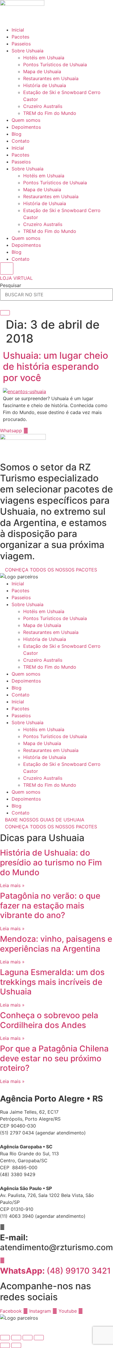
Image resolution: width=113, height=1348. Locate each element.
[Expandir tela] (16, 1337)
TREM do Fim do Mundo (49, 113)
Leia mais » (12, 885)
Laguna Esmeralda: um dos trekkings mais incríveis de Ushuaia (52, 981)
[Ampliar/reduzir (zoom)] (5, 1337)
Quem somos (26, 120)
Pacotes (20, 37)
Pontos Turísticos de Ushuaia (55, 64)
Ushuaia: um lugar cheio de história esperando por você (55, 366)
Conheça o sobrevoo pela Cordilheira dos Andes (49, 1020)
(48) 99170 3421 (55, 1271)
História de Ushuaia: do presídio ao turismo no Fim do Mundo (51, 862)
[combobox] (56, 294)
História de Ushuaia (44, 85)
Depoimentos (26, 127)
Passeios (21, 44)
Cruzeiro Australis (42, 106)
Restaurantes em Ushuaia (51, 78)
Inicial (18, 30)
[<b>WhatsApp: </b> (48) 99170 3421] (2, 1260)
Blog (16, 134)
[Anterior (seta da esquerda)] (5, 1345)
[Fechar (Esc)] (39, 1337)
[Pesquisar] (5, 312)
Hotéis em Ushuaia (43, 57)
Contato (21, 141)
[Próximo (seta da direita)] (16, 1345)
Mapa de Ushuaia (42, 71)
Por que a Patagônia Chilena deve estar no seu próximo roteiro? (54, 1058)
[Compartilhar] (27, 1337)
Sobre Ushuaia (27, 51)
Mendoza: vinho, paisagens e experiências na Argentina (56, 944)
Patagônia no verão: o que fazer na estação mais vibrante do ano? (50, 905)
